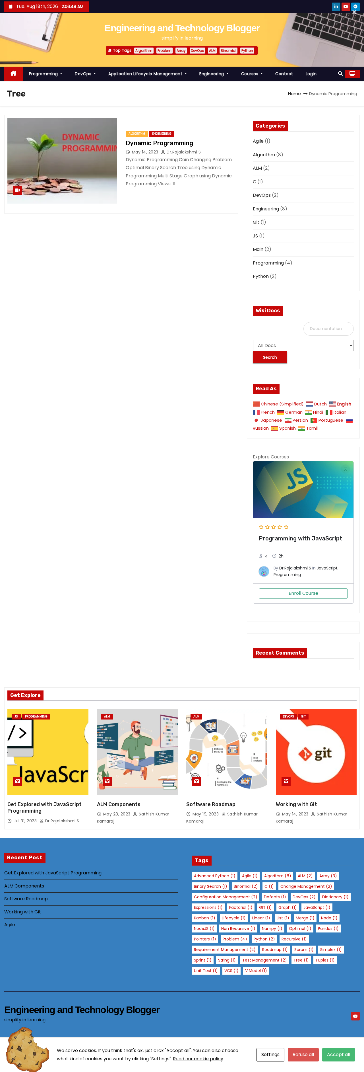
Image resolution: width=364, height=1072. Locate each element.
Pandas (328, 928)
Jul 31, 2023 (26, 821)
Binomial (228, 50)
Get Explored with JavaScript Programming (53, 873)
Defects (275, 897)
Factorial (241, 907)
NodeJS (204, 928)
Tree (301, 960)
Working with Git (296, 804)
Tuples (325, 960)
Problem (164, 50)
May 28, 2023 (117, 814)
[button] (340, 73)
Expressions (208, 907)
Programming (44, 74)
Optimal (300, 928)
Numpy (272, 928)
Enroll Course (303, 593)
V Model (256, 970)
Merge (305, 918)
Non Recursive (238, 928)
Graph (287, 907)
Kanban (204, 918)
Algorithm (143, 50)
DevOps (197, 50)
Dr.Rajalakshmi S (183, 152)
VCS (231, 970)
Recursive (294, 939)
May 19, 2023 (206, 814)
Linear (261, 918)
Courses (250, 74)
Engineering (212, 74)
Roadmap (275, 949)
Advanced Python (214, 876)
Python (247, 50)
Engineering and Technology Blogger (181, 27)
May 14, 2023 (146, 152)
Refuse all (303, 1054)
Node (329, 918)
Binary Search (210, 886)
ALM (212, 50)
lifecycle (234, 918)
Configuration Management (225, 897)
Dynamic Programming (159, 143)
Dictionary (335, 897)
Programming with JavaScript (300, 538)
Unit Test (206, 970)
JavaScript (327, 568)
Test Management (264, 960)
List (283, 918)
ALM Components (118, 804)
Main (258, 249)
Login (311, 74)
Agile (258, 141)
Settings (270, 1054)
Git (256, 222)
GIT (265, 907)
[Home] (13, 74)
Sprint (203, 960)
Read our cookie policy (198, 1058)
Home (294, 94)
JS (255, 236)
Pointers (205, 939)
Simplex (331, 949)
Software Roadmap (210, 804)
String (227, 960)
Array (181, 50)
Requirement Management (225, 949)
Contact (284, 74)
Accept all (338, 1054)
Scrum (304, 949)
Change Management (306, 886)
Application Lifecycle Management (146, 74)
